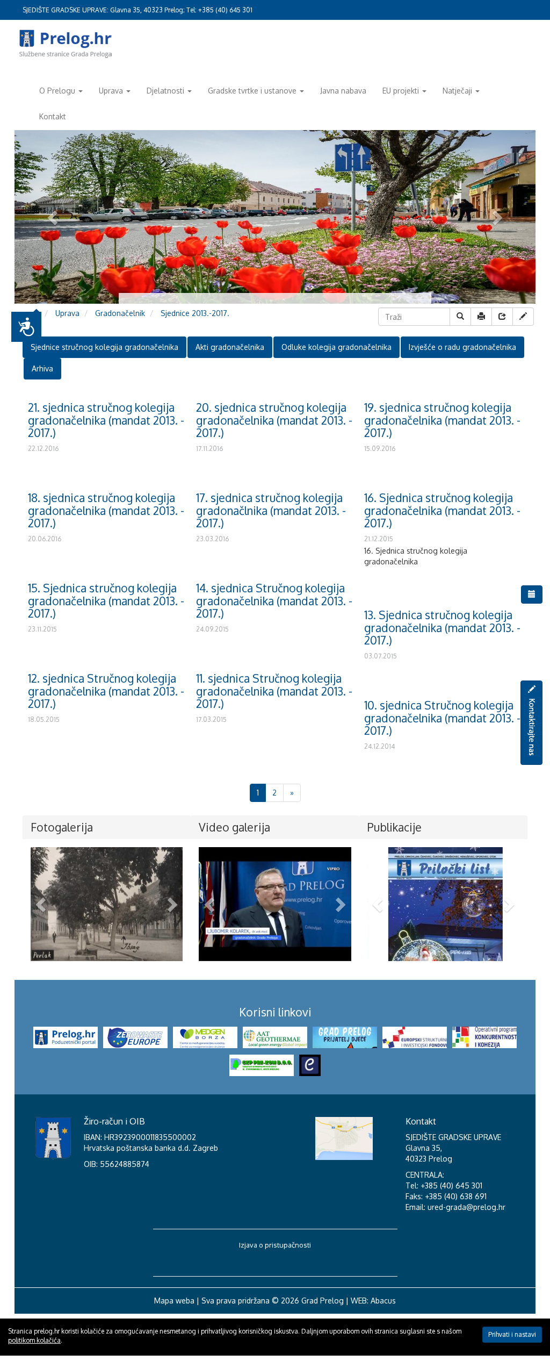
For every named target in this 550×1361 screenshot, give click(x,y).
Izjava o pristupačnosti (275, 1291)
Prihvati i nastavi (512, 1334)
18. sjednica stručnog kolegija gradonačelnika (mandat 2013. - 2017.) (106, 509)
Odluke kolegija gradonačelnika (336, 347)
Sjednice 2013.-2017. (195, 313)
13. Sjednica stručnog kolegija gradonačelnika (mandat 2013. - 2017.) (442, 627)
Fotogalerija (62, 827)
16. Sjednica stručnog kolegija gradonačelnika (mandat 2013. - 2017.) (442, 509)
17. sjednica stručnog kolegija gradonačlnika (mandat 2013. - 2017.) (271, 509)
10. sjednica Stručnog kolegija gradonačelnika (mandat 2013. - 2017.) (442, 717)
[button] (42, 904)
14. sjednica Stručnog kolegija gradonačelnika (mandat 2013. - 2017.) (274, 600)
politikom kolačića (34, 1340)
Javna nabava (343, 90)
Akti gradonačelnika (230, 347)
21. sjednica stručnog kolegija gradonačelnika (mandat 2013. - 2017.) (106, 419)
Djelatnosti (165, 90)
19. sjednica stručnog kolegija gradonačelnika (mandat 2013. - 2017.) (442, 419)
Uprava (111, 90)
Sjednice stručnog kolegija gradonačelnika (104, 347)
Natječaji (457, 90)
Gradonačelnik (120, 313)
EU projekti (400, 90)
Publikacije (394, 827)
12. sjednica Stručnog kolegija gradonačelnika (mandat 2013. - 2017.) (106, 690)
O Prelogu (57, 90)
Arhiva (42, 368)
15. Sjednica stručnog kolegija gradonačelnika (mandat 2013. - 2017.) (106, 600)
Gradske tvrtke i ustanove (252, 90)
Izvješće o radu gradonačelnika (462, 347)
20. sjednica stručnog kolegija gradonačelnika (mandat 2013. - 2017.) (274, 419)
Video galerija (234, 827)
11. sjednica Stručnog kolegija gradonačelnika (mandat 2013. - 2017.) (274, 690)
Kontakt (52, 116)
